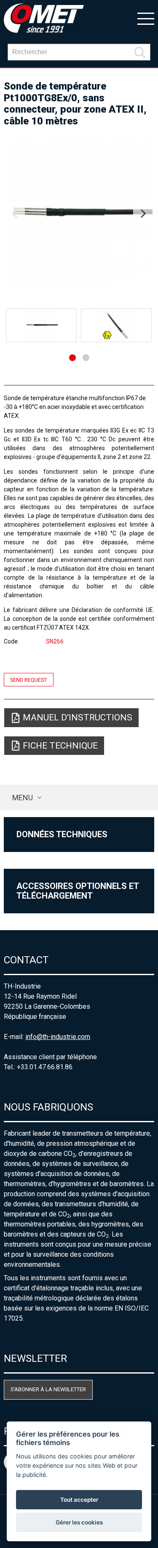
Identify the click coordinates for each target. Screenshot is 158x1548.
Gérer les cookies (79, 1522)
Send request (28, 679)
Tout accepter (79, 1499)
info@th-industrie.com (57, 1037)
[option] (79, 213)
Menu (22, 797)
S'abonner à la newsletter (48, 1389)
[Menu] (145, 18)
